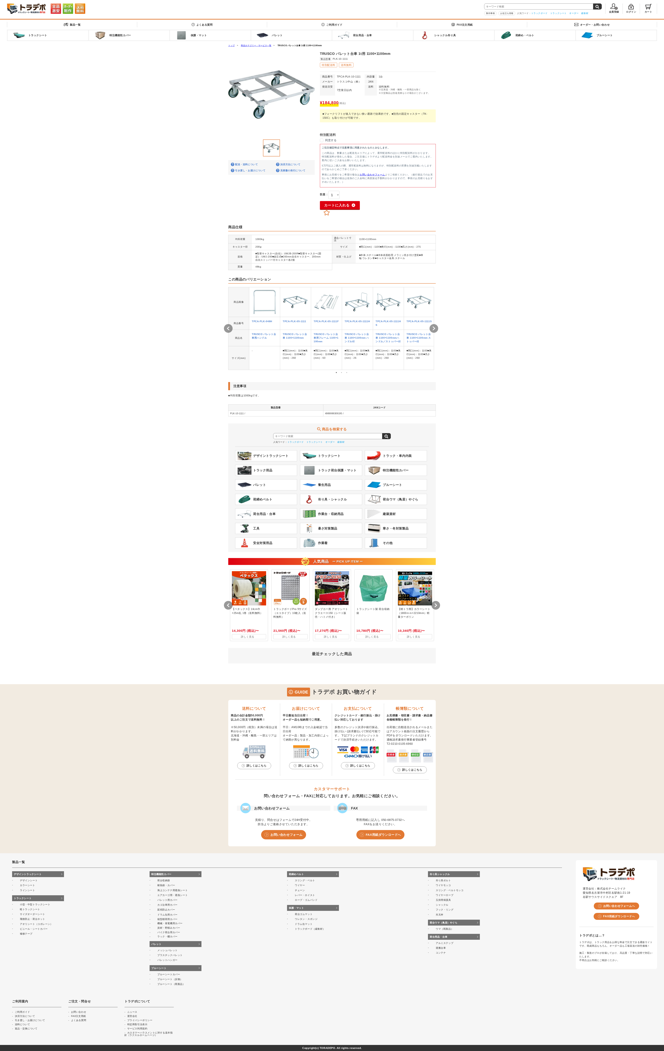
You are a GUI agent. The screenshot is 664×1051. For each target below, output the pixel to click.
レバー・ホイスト (305, 895)
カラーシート (27, 885)
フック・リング (444, 909)
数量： (324, 194)
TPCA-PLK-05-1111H (357, 321)
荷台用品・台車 (438, 936)
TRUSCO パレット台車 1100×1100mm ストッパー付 (419, 338)
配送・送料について (246, 164)
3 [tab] (346, 372)
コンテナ (441, 952)
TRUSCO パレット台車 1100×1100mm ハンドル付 (357, 338)
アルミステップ (444, 943)
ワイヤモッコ (443, 885)
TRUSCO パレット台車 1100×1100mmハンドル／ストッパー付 (388, 338)
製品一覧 (75, 24)
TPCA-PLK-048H (262, 321)
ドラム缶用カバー (167, 914)
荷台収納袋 (163, 880)
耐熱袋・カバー (166, 885)
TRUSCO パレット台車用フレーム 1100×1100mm (326, 338)
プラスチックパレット (170, 955)
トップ (231, 45)
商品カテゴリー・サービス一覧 (256, 45)
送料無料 (346, 65)
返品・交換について (26, 1028)
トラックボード (539, 13)
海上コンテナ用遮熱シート (172, 890)
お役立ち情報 (506, 13)
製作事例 (490, 13)
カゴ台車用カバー (167, 904)
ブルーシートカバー (168, 974)
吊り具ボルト (443, 880)
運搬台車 (441, 947)
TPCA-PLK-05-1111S (419, 321)
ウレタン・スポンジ (306, 919)
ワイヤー (300, 885)
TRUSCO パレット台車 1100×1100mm (295, 336)
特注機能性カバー (161, 874)
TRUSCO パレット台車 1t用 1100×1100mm (300, 45)
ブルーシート (159, 968)
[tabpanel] (264, 328)
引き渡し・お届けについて (250, 170)
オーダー (574, 13)
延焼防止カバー (166, 909)
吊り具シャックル (440, 874)
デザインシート (29, 880)
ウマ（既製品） (444, 928)
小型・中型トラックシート (35, 904)
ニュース (132, 1012)
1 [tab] (336, 372)
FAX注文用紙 (465, 24)
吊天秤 (439, 914)
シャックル (442, 904)
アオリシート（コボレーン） (36, 924)
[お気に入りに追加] (326, 212)
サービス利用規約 (137, 1028)
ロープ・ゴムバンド (306, 900)
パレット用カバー (167, 900)
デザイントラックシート (28, 874)
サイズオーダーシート (32, 914)
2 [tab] (341, 372)
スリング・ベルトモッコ (450, 890)
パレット (156, 944)
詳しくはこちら (257, 765)
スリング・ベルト (305, 880)
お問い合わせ (595, 24)
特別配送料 (328, 65)
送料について (22, 1024)
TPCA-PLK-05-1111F (326, 321)
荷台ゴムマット (303, 914)
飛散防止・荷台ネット (32, 919)
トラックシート (558, 13)
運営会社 (132, 1016)
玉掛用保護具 (443, 900)
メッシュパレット (167, 950)
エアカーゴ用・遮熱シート (172, 895)
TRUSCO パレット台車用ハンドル (264, 336)
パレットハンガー (167, 960)
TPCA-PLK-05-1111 (294, 321)
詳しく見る (247, 636)
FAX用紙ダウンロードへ (383, 834)
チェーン (300, 890)
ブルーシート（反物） (170, 979)
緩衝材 (584, 13)
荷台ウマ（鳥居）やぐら (444, 922)
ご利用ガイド (334, 24)
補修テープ (26, 933)
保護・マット (296, 908)
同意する (330, 140)
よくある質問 (204, 24)
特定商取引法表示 (137, 1024)
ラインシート (27, 890)
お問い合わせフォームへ (619, 905)
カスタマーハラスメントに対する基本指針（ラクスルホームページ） (148, 1033)
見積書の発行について (293, 170)
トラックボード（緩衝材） (310, 928)
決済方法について (290, 164)
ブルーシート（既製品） (171, 984)
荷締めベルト (296, 874)
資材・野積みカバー (168, 927)
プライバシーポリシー (140, 1020)
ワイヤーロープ (444, 895)
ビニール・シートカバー (34, 928)
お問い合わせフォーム (372, 174)
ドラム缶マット (303, 924)
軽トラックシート (30, 909)
